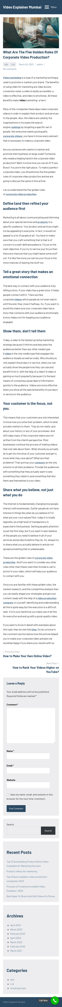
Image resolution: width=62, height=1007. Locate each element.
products (42, 221)
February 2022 (17, 946)
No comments (9, 69)
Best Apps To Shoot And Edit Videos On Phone (31, 896)
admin (40, 64)
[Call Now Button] (55, 1000)
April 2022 (15, 937)
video (8, 353)
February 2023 (17, 933)
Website (11, 779)
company (40, 462)
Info (6, 64)
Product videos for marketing (22, 871)
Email (10, 765)
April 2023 (15, 925)
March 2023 (16, 929)
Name (10, 750)
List (13, 64)
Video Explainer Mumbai (22, 7)
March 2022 (16, 942)
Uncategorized (18, 988)
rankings (16, 127)
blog (34, 629)
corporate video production (21, 194)
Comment (12, 704)
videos (18, 299)
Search (10, 824)
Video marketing (12, 77)
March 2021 (16, 950)
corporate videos (12, 136)
